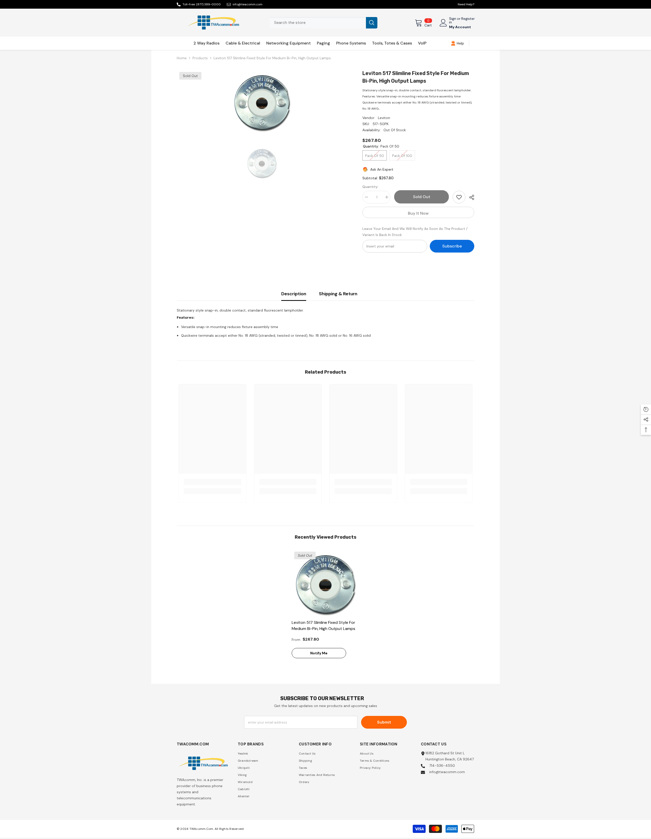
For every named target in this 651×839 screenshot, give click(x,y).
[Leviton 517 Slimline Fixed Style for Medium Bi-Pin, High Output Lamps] (326, 583)
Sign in (452, 20)
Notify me (319, 653)
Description (293, 294)
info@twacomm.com (247, 4)
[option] (262, 101)
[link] (457, 43)
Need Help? (466, 4)
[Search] (323, 22)
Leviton (384, 117)
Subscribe (452, 246)
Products (200, 58)
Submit (384, 722)
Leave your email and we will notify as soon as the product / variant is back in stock (415, 231)
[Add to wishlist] (459, 197)
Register (468, 19)
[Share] (469, 197)
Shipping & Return (338, 294)
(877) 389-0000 (208, 4)
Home (182, 58)
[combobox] (318, 22)
